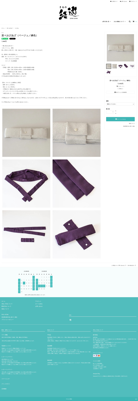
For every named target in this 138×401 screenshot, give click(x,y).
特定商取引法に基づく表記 (129, 126)
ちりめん (17, 28)
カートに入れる (121, 119)
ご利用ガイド (114, 1)
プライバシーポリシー (8, 319)
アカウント (133, 1)
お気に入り (121, 86)
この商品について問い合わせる (118, 265)
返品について (132, 123)
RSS (3, 314)
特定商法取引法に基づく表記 (9, 317)
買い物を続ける (131, 265)
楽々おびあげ (10, 28)
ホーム (3, 28)
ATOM (6, 314)
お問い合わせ (124, 1)
